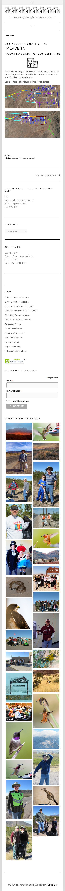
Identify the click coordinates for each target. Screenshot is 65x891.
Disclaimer (52, 884)
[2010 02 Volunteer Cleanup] (46, 602)
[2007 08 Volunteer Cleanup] (46, 518)
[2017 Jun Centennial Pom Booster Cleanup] (46, 578)
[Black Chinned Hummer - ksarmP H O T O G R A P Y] (19, 740)
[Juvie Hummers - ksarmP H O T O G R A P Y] (46, 432)
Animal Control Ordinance (17, 297)
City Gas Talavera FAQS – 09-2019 (21, 310)
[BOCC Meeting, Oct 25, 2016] (19, 712)
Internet (32, 158)
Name (9, 381)
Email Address (14, 391)
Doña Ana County (13, 324)
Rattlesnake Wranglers (15, 351)
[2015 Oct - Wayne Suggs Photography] (46, 451)
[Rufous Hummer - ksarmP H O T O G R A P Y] (46, 538)
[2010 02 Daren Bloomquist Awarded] (46, 630)
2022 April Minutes (46, 175)
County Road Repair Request (18, 319)
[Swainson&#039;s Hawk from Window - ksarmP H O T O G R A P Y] (19, 613)
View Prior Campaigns (17, 401)
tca (12, 156)
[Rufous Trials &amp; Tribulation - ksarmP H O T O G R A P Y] (46, 711)
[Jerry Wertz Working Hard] (19, 458)
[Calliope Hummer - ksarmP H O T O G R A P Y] (19, 769)
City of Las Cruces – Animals (17, 315)
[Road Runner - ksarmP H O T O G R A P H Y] (46, 795)
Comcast (25, 158)
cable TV (18, 158)
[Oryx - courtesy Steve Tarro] (46, 681)
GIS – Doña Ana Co (13, 337)
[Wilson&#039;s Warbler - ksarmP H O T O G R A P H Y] (46, 659)
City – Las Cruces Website (17, 301)
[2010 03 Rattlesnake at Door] (19, 587)
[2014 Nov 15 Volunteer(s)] (46, 484)
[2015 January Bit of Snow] (46, 739)
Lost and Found (12, 342)
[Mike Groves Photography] (19, 431)
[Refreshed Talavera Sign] (19, 687)
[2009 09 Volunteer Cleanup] (19, 640)
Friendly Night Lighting (15, 333)
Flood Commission (13, 328)
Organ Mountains (13, 346)
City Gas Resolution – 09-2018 (19, 306)
